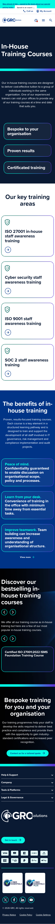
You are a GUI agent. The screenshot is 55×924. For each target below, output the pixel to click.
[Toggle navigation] (43, 20)
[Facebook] (14, 900)
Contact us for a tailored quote (25, 753)
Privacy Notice (9, 914)
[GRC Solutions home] (24, 816)
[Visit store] (36, 20)
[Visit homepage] (11, 20)
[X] (5, 900)
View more (25, 557)
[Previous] (4, 612)
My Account (45, 11)
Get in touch (11, 840)
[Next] (13, 612)
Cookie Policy (26, 914)
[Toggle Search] (51, 20)
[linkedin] (23, 900)
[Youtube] (31, 900)
